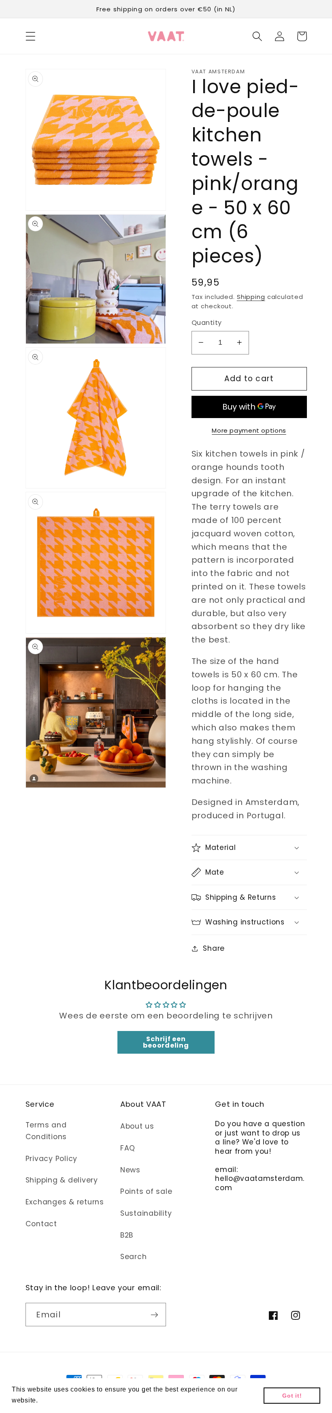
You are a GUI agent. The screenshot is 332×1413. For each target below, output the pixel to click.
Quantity (207, 322)
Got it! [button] (292, 1395)
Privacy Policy (52, 1158)
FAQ (127, 1148)
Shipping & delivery (62, 1180)
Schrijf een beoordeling (166, 1042)
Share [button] (214, 948)
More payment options (249, 430)
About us (137, 1126)
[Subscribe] (154, 1314)
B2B (126, 1235)
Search (133, 1256)
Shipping (251, 296)
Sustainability (146, 1213)
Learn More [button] (59, 1400)
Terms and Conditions (46, 1131)
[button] (30, 36)
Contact (41, 1224)
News (130, 1170)
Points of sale (146, 1191)
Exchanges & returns (65, 1202)
